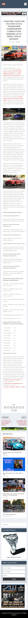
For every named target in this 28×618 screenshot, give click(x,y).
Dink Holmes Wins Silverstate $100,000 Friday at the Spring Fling (13, 494)
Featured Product (9, 530)
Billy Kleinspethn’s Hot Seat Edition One (13, 473)
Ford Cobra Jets (11, 72)
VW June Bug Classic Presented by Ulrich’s (12, 453)
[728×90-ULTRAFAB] (14, 430)
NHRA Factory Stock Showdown (12, 380)
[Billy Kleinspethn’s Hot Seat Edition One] (14, 464)
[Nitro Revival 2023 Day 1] (14, 505)
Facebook (6, 387)
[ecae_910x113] (14, 14)
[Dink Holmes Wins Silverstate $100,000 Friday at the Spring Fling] (14, 485)
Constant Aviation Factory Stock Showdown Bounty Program (13, 98)
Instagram (12, 387)
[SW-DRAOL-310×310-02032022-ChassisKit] (13, 607)
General (18, 42)
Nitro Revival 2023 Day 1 (9, 514)
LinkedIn (17, 387)
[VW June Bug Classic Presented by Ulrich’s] (14, 443)
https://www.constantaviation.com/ (13, 383)
